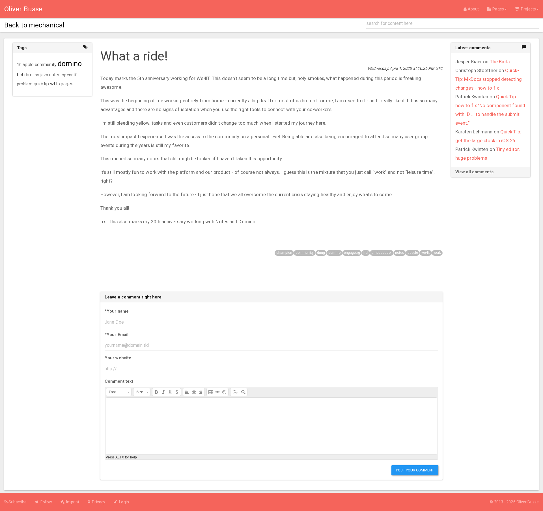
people (413, 253)
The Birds (500, 61)
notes (399, 253)
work (437, 253)
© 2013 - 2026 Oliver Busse (514, 502)
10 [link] (19, 64)
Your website (118, 357)
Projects (527, 9)
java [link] (44, 74)
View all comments (474, 171)
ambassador (382, 253)
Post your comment (415, 470)
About (473, 9)
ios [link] (36, 74)
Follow (45, 502)
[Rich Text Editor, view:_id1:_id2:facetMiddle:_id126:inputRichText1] (271, 426)
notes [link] (55, 74)
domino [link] (70, 64)
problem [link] (25, 83)
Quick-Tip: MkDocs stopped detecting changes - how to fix (488, 79)
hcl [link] (20, 74)
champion (284, 253)
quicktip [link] (41, 83)
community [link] (46, 64)
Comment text (119, 381)
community (305, 253)
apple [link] (28, 64)
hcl (365, 253)
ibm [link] (28, 74)
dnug (321, 253)
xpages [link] (66, 83)
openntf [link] (69, 74)
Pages (497, 9)
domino (334, 253)
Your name (117, 311)
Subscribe (17, 502)
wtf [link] (53, 83)
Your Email (116, 334)
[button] (119, 392)
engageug (352, 253)
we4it (425, 253)
